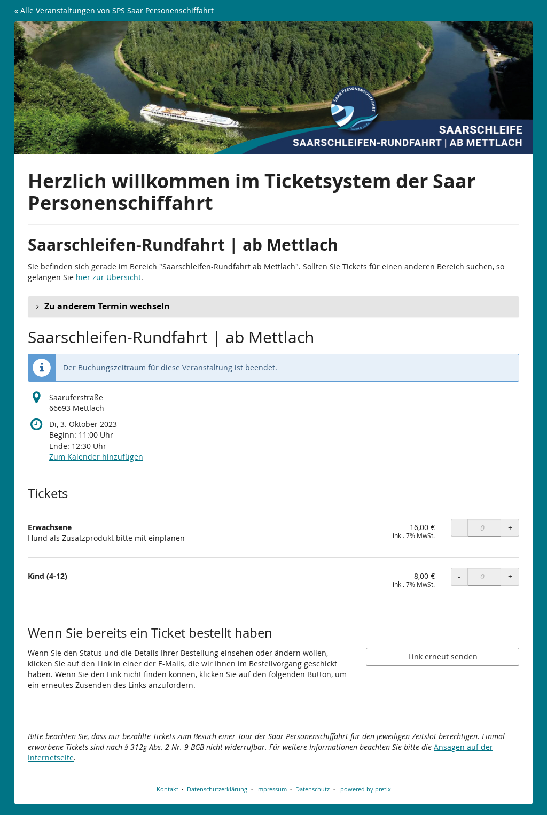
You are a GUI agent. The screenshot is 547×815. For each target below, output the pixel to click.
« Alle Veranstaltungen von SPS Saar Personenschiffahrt (114, 10)
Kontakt (167, 789)
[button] (273, 307)
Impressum (271, 789)
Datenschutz (312, 789)
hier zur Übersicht (108, 277)
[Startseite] (273, 87)
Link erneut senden (443, 656)
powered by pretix (365, 789)
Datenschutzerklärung (217, 789)
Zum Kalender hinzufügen (96, 457)
